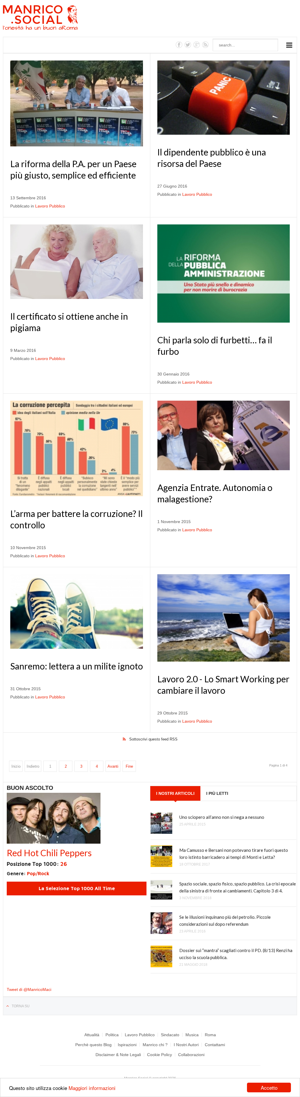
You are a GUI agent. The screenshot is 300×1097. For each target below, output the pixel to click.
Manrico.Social (53, 18)
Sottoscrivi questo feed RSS (153, 739)
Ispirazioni (127, 1044)
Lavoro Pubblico (50, 206)
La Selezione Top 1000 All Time (77, 888)
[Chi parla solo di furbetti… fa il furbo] (223, 273)
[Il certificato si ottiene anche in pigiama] (76, 261)
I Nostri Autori (186, 1044)
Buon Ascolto (30, 788)
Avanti (113, 766)
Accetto (269, 1087)
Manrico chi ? (155, 1044)
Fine (129, 766)
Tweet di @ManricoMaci (29, 989)
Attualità (91, 1034)
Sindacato (170, 1034)
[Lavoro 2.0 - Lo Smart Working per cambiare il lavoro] (223, 618)
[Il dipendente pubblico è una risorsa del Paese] (223, 97)
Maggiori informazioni (92, 1087)
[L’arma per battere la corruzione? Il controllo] (76, 448)
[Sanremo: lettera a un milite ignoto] (76, 611)
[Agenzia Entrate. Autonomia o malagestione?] (223, 435)
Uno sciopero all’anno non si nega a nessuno (221, 817)
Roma (210, 1034)
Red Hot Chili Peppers (49, 852)
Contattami (215, 1044)
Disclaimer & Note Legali (118, 1054)
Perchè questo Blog (93, 1044)
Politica (112, 1034)
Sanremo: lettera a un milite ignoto (76, 666)
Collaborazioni (191, 1054)
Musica (192, 1034)
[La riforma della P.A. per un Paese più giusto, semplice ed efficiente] (76, 103)
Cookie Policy (159, 1054)
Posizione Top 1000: (37, 864)
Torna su (21, 1006)
